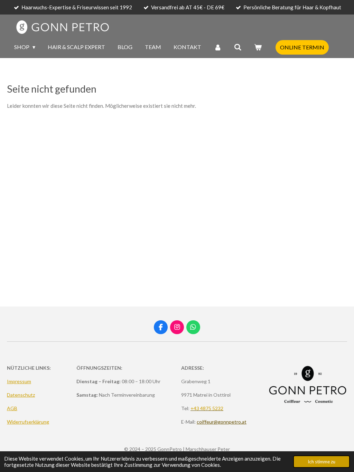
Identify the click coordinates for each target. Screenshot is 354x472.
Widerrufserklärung (28, 422)
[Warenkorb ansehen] (258, 47)
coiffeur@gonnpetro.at (221, 422)
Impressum (19, 381)
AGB (12, 408)
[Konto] (217, 47)
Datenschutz (21, 395)
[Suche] (238, 47)
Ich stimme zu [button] (321, 461)
